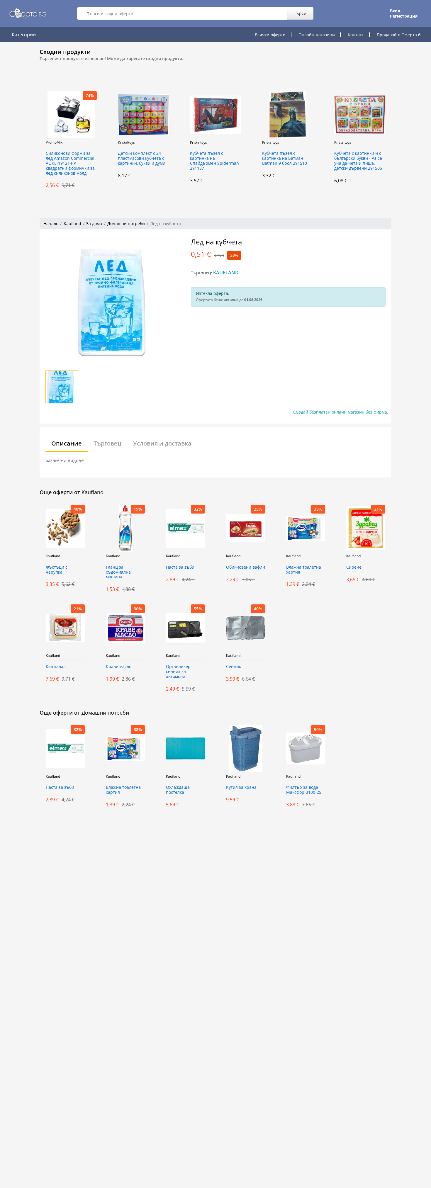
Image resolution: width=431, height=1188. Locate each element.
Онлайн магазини (316, 35)
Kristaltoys (70, 142)
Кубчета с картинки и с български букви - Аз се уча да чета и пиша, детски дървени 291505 (303, 161)
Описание (66, 443)
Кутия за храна (241, 787)
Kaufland (72, 223)
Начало (50, 223)
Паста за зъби (180, 567)
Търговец (107, 443)
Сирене (354, 567)
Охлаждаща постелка (178, 790)
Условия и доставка (162, 443)
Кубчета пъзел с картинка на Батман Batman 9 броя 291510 (229, 158)
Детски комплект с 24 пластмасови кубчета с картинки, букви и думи (86, 158)
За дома (94, 223)
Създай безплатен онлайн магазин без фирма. (340, 412)
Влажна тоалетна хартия (303, 570)
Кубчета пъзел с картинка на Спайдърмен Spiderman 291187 (159, 161)
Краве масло (118, 666)
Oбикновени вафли (245, 567)
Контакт (356, 35)
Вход (395, 10)
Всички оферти (270, 35)
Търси (300, 13)
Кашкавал (56, 666)
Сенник (233, 666)
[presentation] (34, 139)
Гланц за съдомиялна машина (118, 572)
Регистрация (404, 16)
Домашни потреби (126, 223)
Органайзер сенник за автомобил (178, 671)
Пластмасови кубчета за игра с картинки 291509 (375, 156)
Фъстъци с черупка (56, 570)
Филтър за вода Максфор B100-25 (303, 790)
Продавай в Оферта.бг (399, 35)
